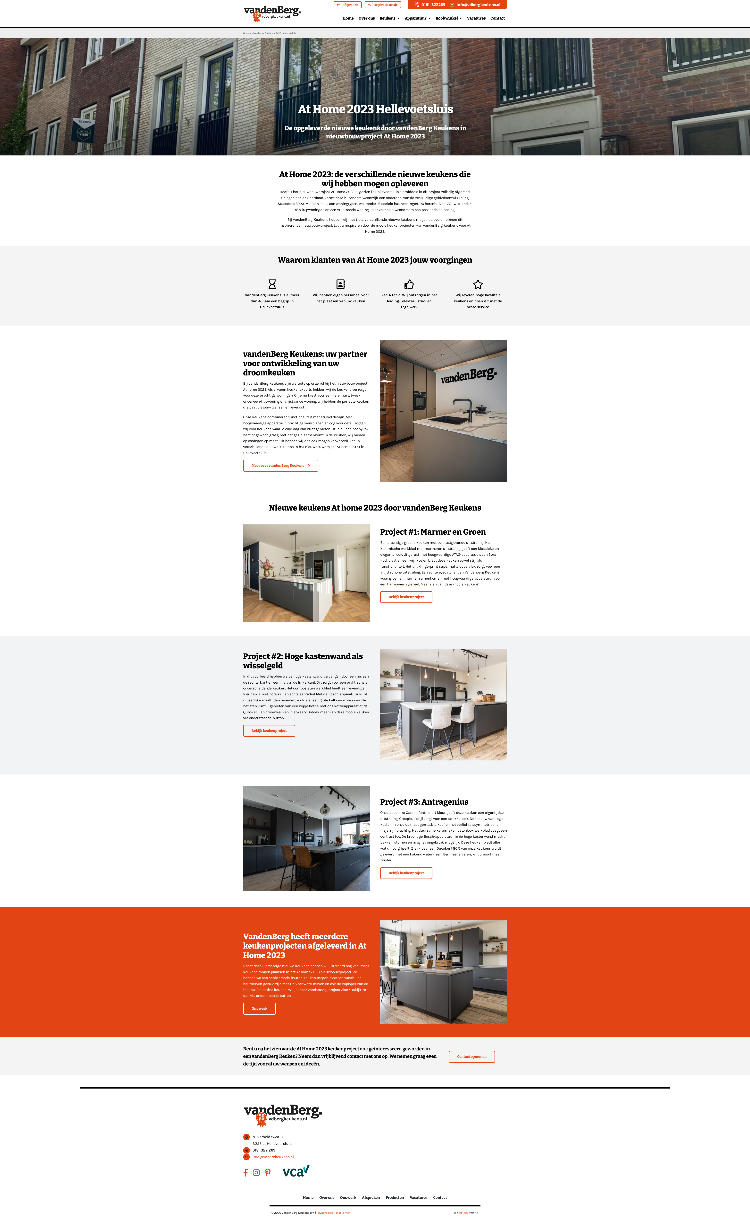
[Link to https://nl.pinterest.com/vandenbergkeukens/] (268, 1173)
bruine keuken (274, 990)
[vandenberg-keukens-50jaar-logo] (272, 7)
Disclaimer (343, 1212)
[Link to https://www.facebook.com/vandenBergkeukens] (245, 1173)
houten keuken (303, 978)
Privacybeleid (325, 1212)
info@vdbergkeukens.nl (273, 1157)
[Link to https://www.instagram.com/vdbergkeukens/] (256, 1173)
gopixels (463, 1212)
